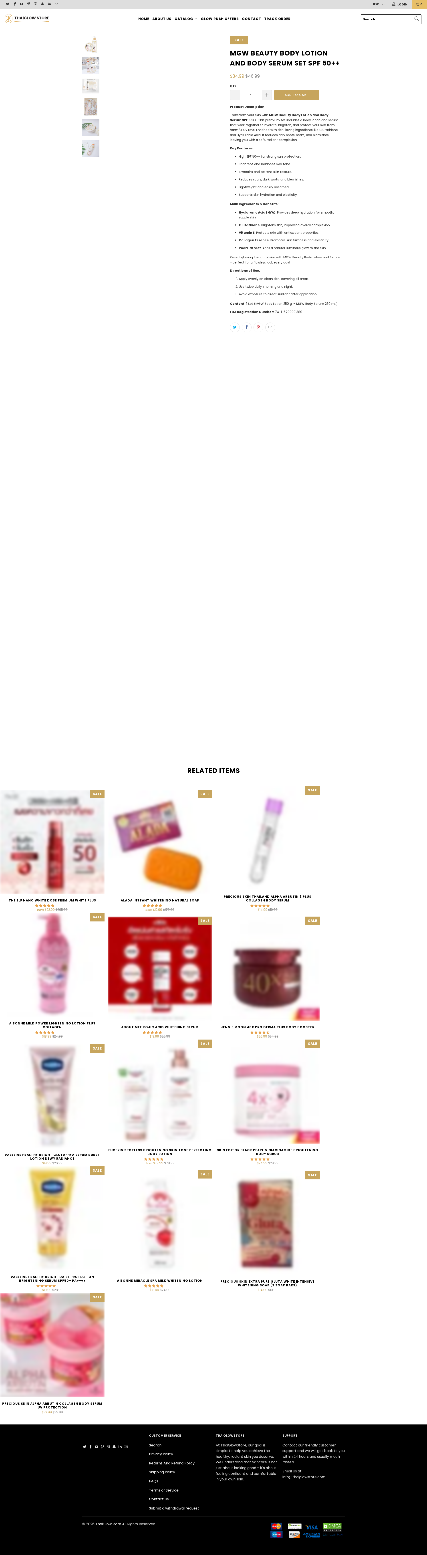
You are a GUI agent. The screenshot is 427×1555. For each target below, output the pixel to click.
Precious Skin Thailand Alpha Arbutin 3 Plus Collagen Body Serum (267, 838)
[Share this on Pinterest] (258, 327)
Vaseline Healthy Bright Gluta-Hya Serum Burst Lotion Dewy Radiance (52, 1096)
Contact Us (159, 1499)
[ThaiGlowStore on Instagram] (35, 4)
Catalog (184, 18)
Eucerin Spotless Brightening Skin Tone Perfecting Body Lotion (160, 1092)
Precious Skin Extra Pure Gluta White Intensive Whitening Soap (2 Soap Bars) (267, 1223)
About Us (161, 18)
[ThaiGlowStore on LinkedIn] (49, 4)
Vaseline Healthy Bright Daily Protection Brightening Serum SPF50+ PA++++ (52, 1218)
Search (155, 1445)
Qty (233, 86)
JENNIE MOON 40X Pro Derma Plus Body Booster (267, 969)
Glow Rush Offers (220, 18)
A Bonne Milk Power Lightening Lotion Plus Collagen (52, 965)
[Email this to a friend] (270, 327)
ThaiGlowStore (108, 1524)
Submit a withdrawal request (174, 1508)
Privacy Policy (161, 1454)
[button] (44, 905)
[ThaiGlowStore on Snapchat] (42, 4)
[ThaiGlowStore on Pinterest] (28, 4)
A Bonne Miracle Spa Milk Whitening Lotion (160, 1222)
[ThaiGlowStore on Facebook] (14, 4)
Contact (251, 18)
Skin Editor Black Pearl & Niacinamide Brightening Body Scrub (267, 1092)
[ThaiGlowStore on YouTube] (21, 4)
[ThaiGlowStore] (36, 18)
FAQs (153, 1481)
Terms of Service (164, 1490)
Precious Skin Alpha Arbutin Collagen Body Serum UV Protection (52, 1345)
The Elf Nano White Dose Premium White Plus (52, 842)
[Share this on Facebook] (247, 327)
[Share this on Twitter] (235, 327)
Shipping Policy (162, 1472)
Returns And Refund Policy (172, 1463)
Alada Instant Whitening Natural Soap (160, 842)
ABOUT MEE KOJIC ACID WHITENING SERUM (160, 969)
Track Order (277, 18)
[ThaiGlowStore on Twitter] (7, 4)
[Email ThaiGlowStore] (56, 4)
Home (143, 18)
